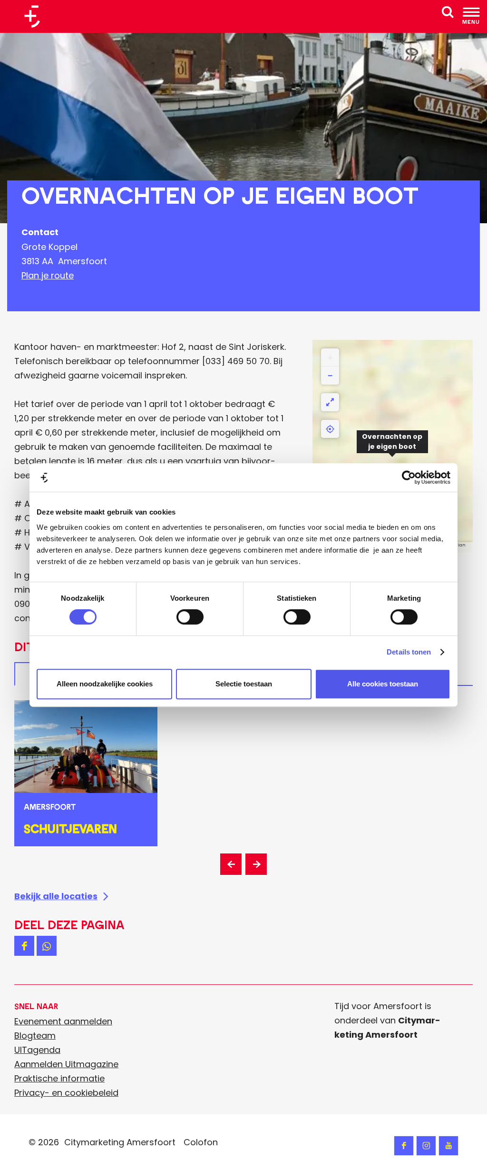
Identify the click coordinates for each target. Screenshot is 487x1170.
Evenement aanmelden (63, 1021)
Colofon (201, 1142)
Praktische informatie (59, 1078)
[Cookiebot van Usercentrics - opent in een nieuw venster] (408, 477)
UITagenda (37, 1050)
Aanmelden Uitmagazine (66, 1064)
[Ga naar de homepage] (35, 16)
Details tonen (409, 652)
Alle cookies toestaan (382, 684)
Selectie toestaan (243, 684)
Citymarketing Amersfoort (119, 1142)
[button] (392, 447)
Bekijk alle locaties (55, 896)
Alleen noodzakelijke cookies (105, 684)
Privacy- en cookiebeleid (66, 1093)
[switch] (190, 617)
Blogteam (35, 1035)
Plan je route (47, 275)
